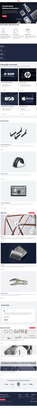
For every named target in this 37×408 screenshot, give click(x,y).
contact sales (2, 399)
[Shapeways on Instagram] (35, 401)
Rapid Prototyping (4, 173)
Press (32, 397)
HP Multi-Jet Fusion (23, 82)
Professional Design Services (6, 144)
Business (19, 397)
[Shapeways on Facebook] (33, 401)
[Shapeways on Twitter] (32, 401)
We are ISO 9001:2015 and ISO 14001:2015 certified (6, 401)
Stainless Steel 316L (4, 293)
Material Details (2, 269)
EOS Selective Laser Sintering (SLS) (7, 106)
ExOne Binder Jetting (23, 106)
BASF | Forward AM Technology (6, 82)
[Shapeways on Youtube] (36, 401)
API (18, 398)
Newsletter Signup (33, 398)
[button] (32, 213)
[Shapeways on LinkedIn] (30, 401)
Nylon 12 (2, 236)
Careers (32, 399)
